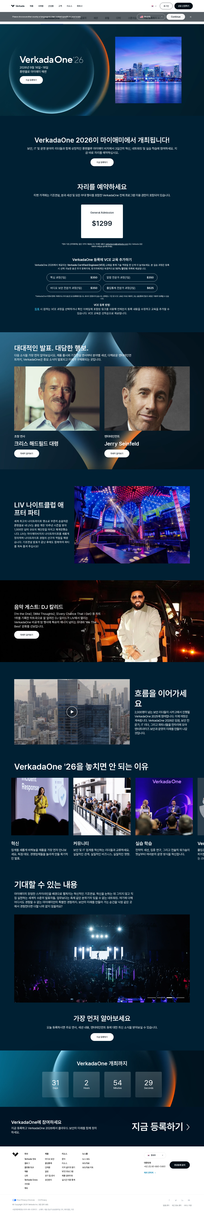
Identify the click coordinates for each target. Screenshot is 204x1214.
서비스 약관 (188, 1205)
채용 (26, 1171)
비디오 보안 (49, 1159)
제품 (31, 6)
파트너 (79, 6)
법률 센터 (166, 1205)
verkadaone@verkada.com (116, 244)
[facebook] (169, 1200)
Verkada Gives (31, 1180)
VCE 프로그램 (67, 1171)
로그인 (166, 6)
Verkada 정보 (30, 1159)
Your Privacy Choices (26, 1200)
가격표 (27, 1184)
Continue (176, 17)
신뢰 (26, 1175)
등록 (37, 309)
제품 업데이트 (67, 1175)
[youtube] (189, 1200)
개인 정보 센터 (176, 1205)
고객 (60, 6)
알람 (47, 1171)
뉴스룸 (85, 1154)
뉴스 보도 (86, 1159)
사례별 (40, 6)
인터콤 (47, 1167)
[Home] (15, 1173)
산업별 (51, 6)
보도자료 (85, 1163)
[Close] (191, 17)
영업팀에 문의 (179, 1165)
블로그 (27, 1163)
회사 (26, 1154)
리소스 (69, 6)
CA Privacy (42, 1200)
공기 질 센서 (50, 1175)
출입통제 (48, 1163)
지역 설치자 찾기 (68, 1167)
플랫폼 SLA (29, 1167)
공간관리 (48, 1180)
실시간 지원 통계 (68, 1180)
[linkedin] (182, 1200)
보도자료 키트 (87, 1167)
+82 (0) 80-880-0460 (154, 1166)
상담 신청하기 (183, 6)
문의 (63, 1159)
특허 (26, 1188)
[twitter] (175, 1200)
